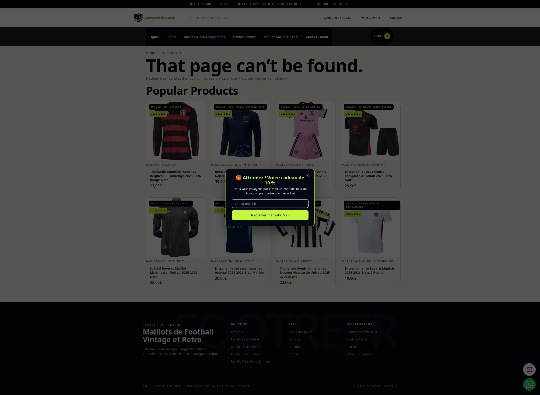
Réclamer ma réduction (270, 215)
